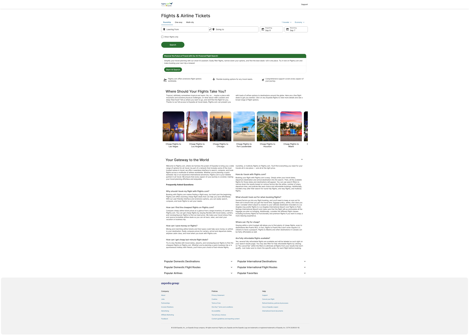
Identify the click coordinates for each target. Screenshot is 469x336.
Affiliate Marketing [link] (167, 315)
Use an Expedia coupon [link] (270, 307)
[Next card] (308, 130)
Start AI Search (173, 69)
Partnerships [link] (165, 303)
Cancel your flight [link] (268, 299)
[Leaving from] (185, 29)
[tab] (167, 22)
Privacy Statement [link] (218, 295)
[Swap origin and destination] (210, 29)
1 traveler (285, 22)
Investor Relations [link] (167, 307)
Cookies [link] (214, 299)
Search (173, 45)
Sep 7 (292, 30)
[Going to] (234, 29)
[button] (234, 159)
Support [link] (265, 295)
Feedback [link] (164, 319)
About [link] (163, 295)
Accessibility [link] (216, 311)
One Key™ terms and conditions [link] (222, 307)
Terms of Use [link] (216, 303)
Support (304, 4)
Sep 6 (268, 30)
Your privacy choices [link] (219, 315)
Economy (298, 22)
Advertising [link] (165, 311)
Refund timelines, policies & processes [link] (275, 303)
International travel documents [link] (272, 311)
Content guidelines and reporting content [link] (226, 319)
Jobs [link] (163, 299)
